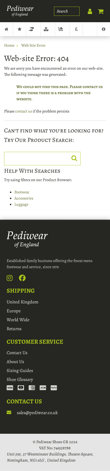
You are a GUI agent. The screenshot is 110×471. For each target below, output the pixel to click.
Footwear (33, 29)
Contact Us (17, 353)
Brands (19, 29)
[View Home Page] (6, 29)
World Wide (18, 320)
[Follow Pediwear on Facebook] (25, 279)
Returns (14, 329)
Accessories (48, 29)
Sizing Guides (20, 370)
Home (9, 45)
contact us (23, 111)
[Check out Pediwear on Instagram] (12, 279)
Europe (14, 311)
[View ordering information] (32, 388)
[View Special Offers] (76, 29)
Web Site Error (33, 45)
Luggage (62, 29)
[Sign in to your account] (87, 10)
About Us (15, 361)
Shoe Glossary (20, 379)
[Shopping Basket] (98, 10)
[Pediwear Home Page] (20, 11)
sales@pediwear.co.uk (37, 413)
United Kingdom (22, 302)
